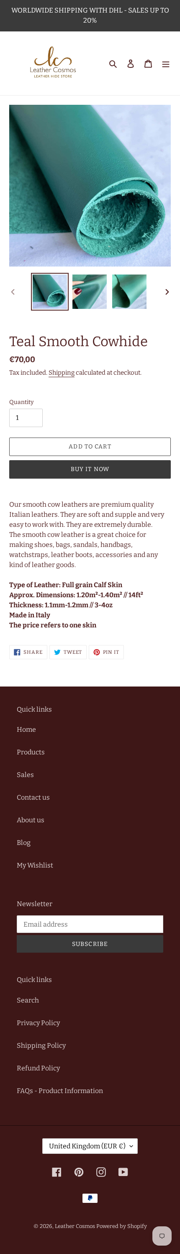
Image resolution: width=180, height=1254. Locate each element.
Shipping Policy (41, 1045)
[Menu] (166, 63)
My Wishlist (35, 865)
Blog (24, 843)
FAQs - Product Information (60, 1091)
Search (28, 1000)
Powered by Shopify (121, 1226)
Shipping (62, 372)
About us (30, 820)
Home (26, 729)
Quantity (21, 402)
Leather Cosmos (75, 1226)
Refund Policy (38, 1068)
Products (31, 752)
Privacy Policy (38, 1023)
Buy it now (90, 469)
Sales (25, 775)
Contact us (33, 797)
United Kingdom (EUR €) (87, 1146)
